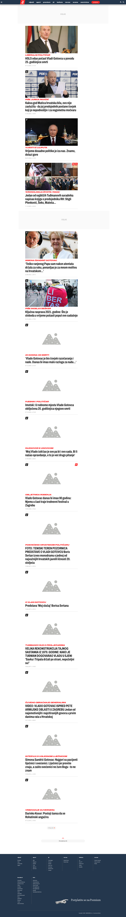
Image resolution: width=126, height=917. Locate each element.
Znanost (49, 862)
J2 (53, 2)
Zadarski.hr (20, 898)
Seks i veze (50, 865)
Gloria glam (20, 893)
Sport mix (34, 868)
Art (79, 860)
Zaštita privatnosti (36, 883)
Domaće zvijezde (97, 860)
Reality (95, 863)
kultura (81, 857)
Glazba (80, 865)
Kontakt (34, 890)
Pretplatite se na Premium (86, 900)
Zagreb (19, 865)
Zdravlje (49, 863)
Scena (75, 2)
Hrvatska (19, 860)
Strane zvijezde (97, 862)
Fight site (34, 867)
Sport (38, 2)
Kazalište (80, 867)
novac (65, 857)
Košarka (34, 863)
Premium (46, 2)
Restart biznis (66, 860)
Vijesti (31, 2)
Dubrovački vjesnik (21, 895)
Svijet (19, 862)
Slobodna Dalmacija (21, 882)
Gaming (49, 870)
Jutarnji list (20, 880)
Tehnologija (50, 860)
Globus (19, 885)
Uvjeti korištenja (36, 882)
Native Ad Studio (21, 903)
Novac (67, 2)
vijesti (19, 857)
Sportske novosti (21, 883)
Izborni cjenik (35, 885)
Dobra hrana (20, 890)
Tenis (34, 865)
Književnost (81, 863)
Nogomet (34, 862)
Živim (19, 897)
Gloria (19, 892)
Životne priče (50, 868)
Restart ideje (66, 862)
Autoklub (19, 887)
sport (34, 857)
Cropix (19, 902)
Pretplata (95, 2)
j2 (48, 857)
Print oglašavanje (36, 888)
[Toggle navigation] (1, 2)
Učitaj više (51, 828)
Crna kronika (20, 863)
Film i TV (80, 862)
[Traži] (123, 2)
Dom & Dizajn (20, 888)
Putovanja (50, 867)
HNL (34, 860)
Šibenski (19, 900)
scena (96, 857)
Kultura (60, 2)
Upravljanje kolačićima (37, 892)
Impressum (35, 880)
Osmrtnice (84, 2)
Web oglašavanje (36, 887)
